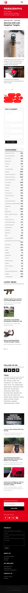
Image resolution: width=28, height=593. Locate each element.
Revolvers (7, 232)
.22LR (5, 378)
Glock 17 (9, 384)
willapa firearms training (9, 403)
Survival (7, 258)
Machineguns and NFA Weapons (13, 203)
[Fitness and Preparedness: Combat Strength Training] (9, 332)
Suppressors (8, 255)
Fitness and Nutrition (10, 179)
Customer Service (8, 576)
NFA (21, 392)
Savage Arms (16, 396)
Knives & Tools (8, 193)
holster (21, 386)
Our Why (6, 560)
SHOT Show (8, 244)
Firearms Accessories (10, 174)
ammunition (12, 378)
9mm (8, 378)
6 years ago (17, 20)
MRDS (17, 97)
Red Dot (15, 394)
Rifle (6, 235)
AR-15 (20, 378)
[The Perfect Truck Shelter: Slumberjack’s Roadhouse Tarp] (9, 311)
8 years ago (9, 297)
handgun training (9, 97)
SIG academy (17, 101)
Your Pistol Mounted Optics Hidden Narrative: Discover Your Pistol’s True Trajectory (13, 459)
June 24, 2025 (14, 479)
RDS (21, 97)
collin (18, 94)
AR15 (5, 380)
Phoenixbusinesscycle (16, 590)
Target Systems (9, 260)
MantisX (13, 390)
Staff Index (6, 558)
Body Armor (8, 161)
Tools (6, 268)
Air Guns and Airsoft (9, 155)
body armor (9, 380)
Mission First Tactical (8, 392)
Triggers (7, 274)
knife (9, 388)
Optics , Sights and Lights (11, 214)
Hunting (7, 190)
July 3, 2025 (9, 455)
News (6, 209)
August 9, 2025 (16, 427)
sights (6, 250)
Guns (13, 384)
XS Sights (17, 403)
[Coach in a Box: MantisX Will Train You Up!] (14, 419)
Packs (6, 217)
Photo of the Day (9, 219)
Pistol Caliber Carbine (10, 222)
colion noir (11, 94)
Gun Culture (8, 182)
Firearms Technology (10, 177)
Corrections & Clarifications (10, 570)
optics (5, 394)
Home (5, 11)
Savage (10, 396)
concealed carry (7, 382)
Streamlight (14, 401)
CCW (18, 380)
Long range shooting (10, 201)
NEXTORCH (16, 392)
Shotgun (7, 247)
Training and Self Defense (11, 271)
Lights (6, 198)
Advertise (6, 578)
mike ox (17, 390)
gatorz (20, 382)
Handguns (7, 185)
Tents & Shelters (9, 266)
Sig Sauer (16, 399)
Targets (7, 263)
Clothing (7, 163)
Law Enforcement (9, 195)
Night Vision (8, 211)
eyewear (16, 382)
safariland (6, 396)
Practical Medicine (9, 224)
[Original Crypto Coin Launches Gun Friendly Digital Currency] (9, 291)
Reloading (7, 230)
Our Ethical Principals (9, 556)
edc (12, 382)
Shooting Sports (9, 238)
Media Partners (7, 568)
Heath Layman (16, 386)
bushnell (14, 380)
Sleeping (7, 252)
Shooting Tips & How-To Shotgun (11, 13)
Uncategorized (8, 276)
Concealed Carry (9, 169)
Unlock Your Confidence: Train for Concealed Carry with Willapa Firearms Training (14, 483)
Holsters (7, 187)
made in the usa (7, 390)
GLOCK (5, 384)
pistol (8, 394)
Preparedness (8, 227)
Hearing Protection (8, 386)
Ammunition (8, 158)
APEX (17, 378)
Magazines (7, 206)
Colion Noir (7, 59)
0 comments (15, 27)
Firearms (9, 11)
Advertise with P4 (8, 566)
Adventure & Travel (9, 153)
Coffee (6, 166)
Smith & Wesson (7, 401)
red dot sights (8, 101)
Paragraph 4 (7, 27)
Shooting (22, 396)
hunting (5, 388)
